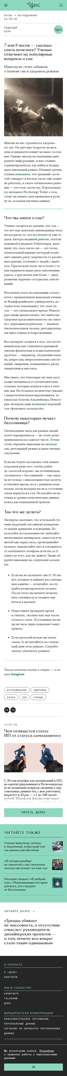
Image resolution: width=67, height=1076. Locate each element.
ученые (38, 697)
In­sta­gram (17, 674)
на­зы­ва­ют (39, 404)
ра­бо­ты (43, 239)
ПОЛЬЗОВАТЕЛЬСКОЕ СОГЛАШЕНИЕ (26, 1019)
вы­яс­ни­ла (22, 174)
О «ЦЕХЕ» (10, 972)
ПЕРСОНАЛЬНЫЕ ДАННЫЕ (20, 1024)
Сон (24, 697)
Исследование (28, 15)
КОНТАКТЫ (10, 977)
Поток (8, 15)
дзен (7, 1003)
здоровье (40, 690)
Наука (11, 697)
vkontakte (11, 994)
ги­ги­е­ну (51, 444)
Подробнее (46, 1051)
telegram (10, 998)
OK (33, 1067)
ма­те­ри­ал (16, 192)
